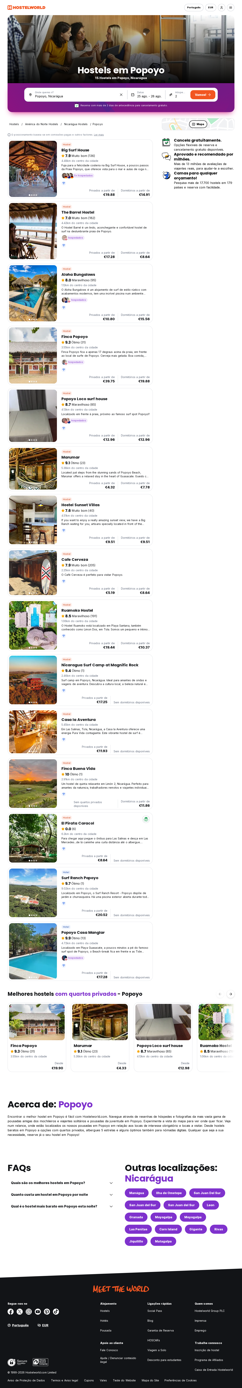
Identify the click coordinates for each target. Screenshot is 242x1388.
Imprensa (200, 1320)
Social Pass (154, 1310)
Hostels (105, 1310)
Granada (136, 1217)
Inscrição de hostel (207, 1350)
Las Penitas (138, 1229)
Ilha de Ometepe (169, 1193)
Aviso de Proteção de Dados (26, 1380)
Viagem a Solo (156, 1350)
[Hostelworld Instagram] (29, 1312)
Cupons (89, 1380)
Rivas (218, 1229)
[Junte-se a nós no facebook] (11, 1312)
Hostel (67, 144)
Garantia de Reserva (160, 1330)
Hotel (66, 872)
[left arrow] (220, 994)
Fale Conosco (109, 1350)
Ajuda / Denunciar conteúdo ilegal (118, 1359)
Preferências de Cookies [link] (180, 1380)
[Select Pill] (221, 7)
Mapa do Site (150, 1380)
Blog (150, 1320)
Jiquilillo (136, 1241)
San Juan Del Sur (207, 1193)
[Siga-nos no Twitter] (20, 1312)
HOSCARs (153, 1340)
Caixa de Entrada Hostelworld (214, 1369)
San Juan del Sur (142, 1205)
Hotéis (104, 1320)
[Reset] (121, 94)
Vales (103, 1380)
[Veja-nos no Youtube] (38, 1312)
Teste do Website (124, 1380)
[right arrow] (230, 994)
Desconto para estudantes (164, 1360)
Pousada (105, 1330)
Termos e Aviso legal (64, 1380)
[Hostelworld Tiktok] (56, 1312)
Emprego (200, 1330)
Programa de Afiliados (209, 1360)
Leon (210, 1205)
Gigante (195, 1229)
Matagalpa (163, 1241)
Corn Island (168, 1229)
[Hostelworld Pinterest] (47, 1312)
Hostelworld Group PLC (210, 1310)
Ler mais (99, 134)
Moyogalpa (163, 1217)
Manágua (136, 1193)
